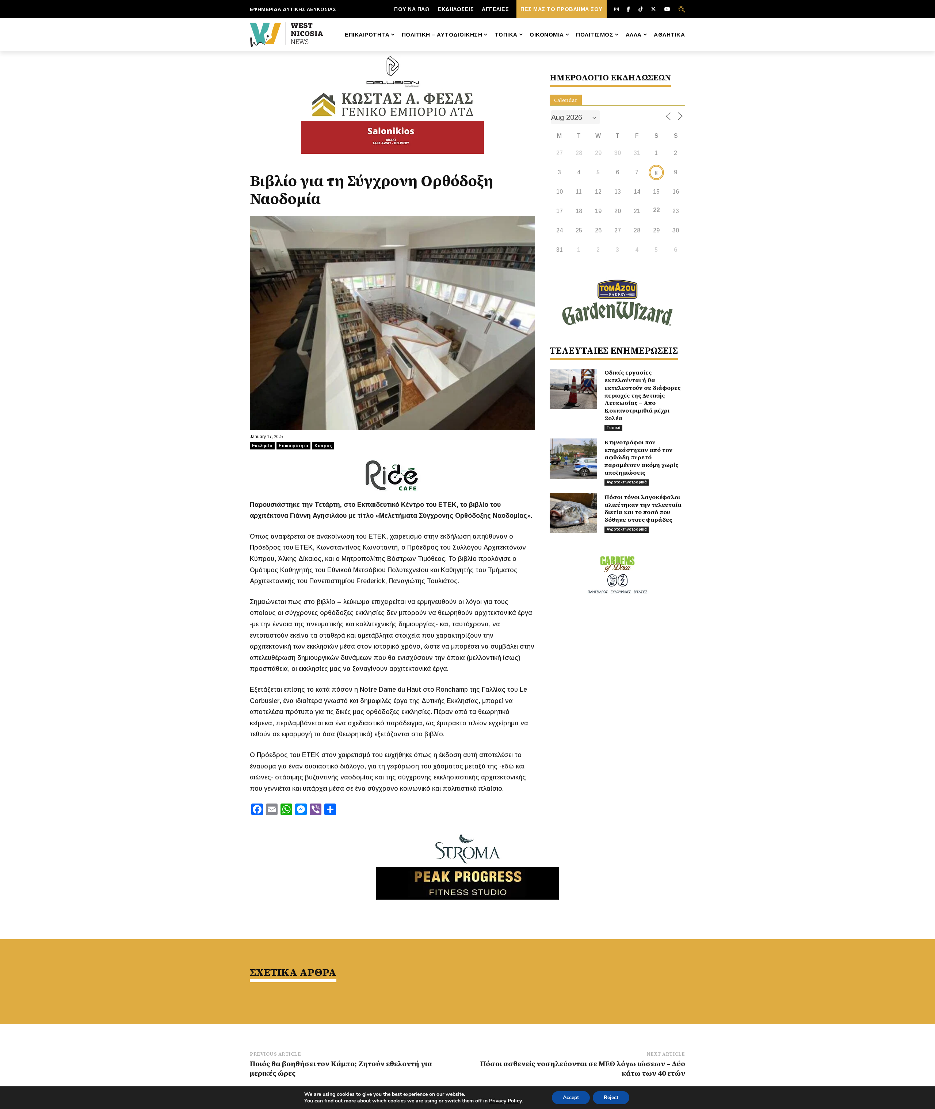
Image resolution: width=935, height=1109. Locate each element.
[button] (681, 9)
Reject (611, 1097)
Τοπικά (613, 428)
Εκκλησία (262, 445)
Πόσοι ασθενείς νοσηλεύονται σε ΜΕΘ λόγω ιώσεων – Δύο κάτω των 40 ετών (582, 1068)
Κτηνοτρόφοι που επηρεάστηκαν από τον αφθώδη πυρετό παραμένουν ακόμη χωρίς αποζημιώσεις (641, 457)
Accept (571, 1097)
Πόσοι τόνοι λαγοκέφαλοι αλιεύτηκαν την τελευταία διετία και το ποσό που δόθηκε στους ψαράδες (643, 508)
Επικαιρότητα (293, 445)
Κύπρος (323, 445)
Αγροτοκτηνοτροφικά (626, 482)
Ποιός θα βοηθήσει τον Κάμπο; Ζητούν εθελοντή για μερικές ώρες (341, 1068)
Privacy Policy (505, 1100)
